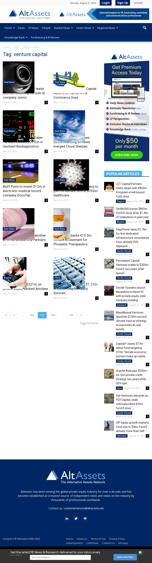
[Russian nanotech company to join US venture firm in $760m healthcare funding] (76, 175)
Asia (119, 388)
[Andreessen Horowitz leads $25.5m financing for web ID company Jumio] (25, 77)
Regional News (106, 28)
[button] (144, 28)
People (46, 28)
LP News (33, 28)
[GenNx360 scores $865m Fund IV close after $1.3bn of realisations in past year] (109, 212)
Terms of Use (98, 539)
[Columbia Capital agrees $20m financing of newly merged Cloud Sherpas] (76, 126)
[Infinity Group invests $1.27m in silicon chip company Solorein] (76, 273)
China (57, 277)
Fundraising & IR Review (45, 37)
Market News (62, 28)
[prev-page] (6, 315)
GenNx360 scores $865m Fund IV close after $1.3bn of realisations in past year (132, 213)
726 (32, 315)
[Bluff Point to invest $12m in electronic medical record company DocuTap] (25, 171)
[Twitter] (76, 518)
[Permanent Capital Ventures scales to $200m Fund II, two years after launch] (109, 264)
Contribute (92, 543)
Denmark (121, 305)
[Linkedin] (67, 518)
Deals (21, 28)
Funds (8, 28)
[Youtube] (85, 518)
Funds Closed (124, 250)
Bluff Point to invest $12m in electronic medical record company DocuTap (24, 190)
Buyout (7, 277)
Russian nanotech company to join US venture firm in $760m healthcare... (75, 190)
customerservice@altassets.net (84, 508)
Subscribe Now (125, 557)
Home (6, 47)
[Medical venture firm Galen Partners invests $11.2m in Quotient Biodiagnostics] (25, 126)
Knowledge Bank (15, 37)
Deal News (9, 82)
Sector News (83, 28)
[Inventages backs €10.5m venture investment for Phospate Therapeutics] (76, 224)
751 (71, 315)
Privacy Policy (116, 539)
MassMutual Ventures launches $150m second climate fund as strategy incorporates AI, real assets (131, 321)
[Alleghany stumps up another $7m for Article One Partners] (25, 224)
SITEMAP (138, 2)
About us (82, 539)
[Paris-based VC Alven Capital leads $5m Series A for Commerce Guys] (76, 77)
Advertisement (74, 543)
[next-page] (80, 315)
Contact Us (108, 543)
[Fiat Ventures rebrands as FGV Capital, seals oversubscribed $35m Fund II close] (109, 399)
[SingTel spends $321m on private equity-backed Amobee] (25, 273)
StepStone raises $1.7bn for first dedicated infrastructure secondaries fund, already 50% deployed (132, 238)
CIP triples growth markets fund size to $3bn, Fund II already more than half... (132, 427)
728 (53, 315)
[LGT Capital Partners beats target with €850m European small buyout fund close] (109, 187)
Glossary (123, 543)
